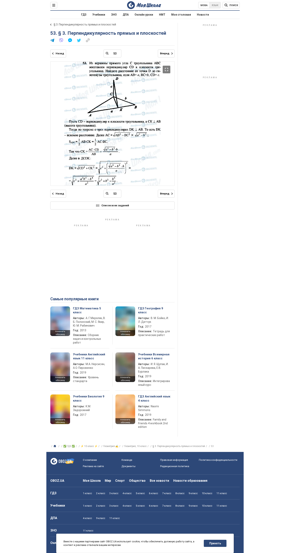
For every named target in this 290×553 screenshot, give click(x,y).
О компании (90, 459)
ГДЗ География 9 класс (150, 310)
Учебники (98, 14)
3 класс (113, 493)
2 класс (100, 493)
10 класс (207, 493)
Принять (215, 543)
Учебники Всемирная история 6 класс (153, 356)
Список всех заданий (115, 205)
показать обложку (60, 333)
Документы (129, 466)
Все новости (159, 481)
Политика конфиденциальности (218, 459)
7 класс (166, 493)
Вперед (164, 53)
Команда (127, 459)
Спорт (120, 481)
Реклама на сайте (93, 466)
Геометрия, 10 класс (135, 446)
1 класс (87, 493)
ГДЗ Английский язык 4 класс (154, 398)
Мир (108, 481)
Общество (137, 481)
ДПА (126, 14)
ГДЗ (83, 14)
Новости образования (190, 481)
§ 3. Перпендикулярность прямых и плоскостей (85, 24)
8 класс (179, 493)
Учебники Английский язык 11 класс (89, 356)
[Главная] (55, 446)
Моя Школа (92, 481)
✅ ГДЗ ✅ (69, 446)
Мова (204, 5)
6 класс (153, 493)
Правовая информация (174, 459)
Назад (60, 53)
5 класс (140, 493)
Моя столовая (181, 14)
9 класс (193, 493)
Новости (203, 14)
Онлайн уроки (144, 14)
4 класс (127, 493)
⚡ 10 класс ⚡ (89, 446)
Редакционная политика (174, 466)
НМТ (162, 14)
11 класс (221, 493)
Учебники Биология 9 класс (88, 398)
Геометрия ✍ (110, 446)
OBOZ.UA (57, 481)
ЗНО (114, 14)
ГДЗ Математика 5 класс (87, 310)
